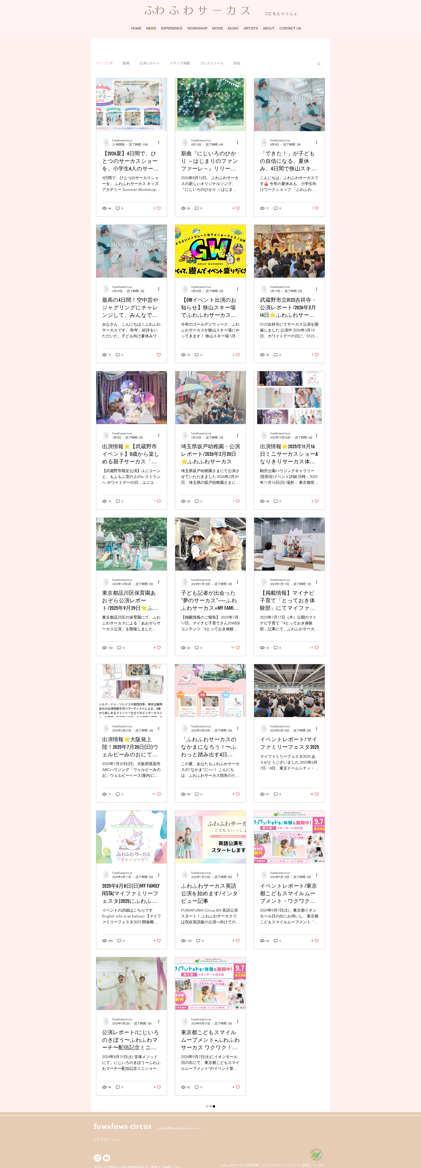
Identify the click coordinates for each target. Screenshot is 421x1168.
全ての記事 (104, 63)
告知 (236, 63)
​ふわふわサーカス (199, 10)
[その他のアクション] (160, 142)
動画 (126, 63)
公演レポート (149, 63)
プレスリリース (212, 63)
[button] (318, 64)
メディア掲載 (180, 63)
